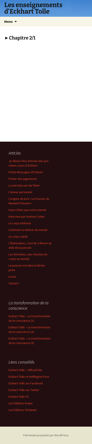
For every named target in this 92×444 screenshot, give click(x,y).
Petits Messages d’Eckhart (26, 172)
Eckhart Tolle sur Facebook (26, 383)
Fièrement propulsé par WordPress (46, 435)
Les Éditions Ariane (21, 403)
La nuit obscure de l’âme (24, 185)
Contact (14, 283)
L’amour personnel (20, 192)
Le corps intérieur (20, 223)
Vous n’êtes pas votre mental (27, 210)
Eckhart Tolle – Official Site (25, 370)
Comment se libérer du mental (28, 230)
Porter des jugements (23, 179)
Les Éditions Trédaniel (22, 410)
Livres (12, 277)
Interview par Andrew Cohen (27, 216)
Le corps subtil (18, 236)
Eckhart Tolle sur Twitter (24, 390)
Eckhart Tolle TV (18, 397)
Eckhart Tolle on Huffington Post (29, 377)
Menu (8, 21)
